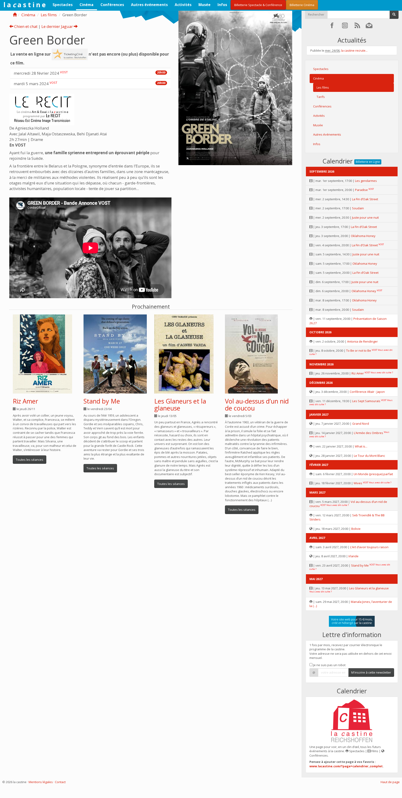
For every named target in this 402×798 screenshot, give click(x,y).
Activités (183, 4)
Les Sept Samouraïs (366, 401)
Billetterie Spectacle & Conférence (258, 5)
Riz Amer (25, 401)
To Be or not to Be (358, 350)
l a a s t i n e (24, 4)
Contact (60, 782)
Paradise (361, 190)
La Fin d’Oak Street (365, 199)
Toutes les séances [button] (29, 459)
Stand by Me (102, 401)
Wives (358, 483)
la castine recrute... (354, 50)
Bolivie (356, 529)
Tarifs (321, 97)
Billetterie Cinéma (302, 5)
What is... (361, 446)
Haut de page (390, 782)
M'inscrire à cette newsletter (371, 672)
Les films (49, 14)
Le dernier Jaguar (57, 26)
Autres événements (149, 4)
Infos (222, 4)
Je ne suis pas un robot (328, 665)
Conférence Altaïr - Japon (367, 392)
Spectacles (63, 4)
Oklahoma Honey (363, 236)
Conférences (112, 4)
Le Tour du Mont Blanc (369, 456)
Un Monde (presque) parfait (373, 474)
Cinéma (87, 4)
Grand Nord (360, 423)
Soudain (358, 208)
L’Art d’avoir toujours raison (369, 547)
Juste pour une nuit (365, 217)
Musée (204, 4)
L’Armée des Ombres (368, 433)
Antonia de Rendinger (362, 341)
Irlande (353, 556)
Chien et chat (25, 26)
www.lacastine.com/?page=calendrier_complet (346, 766)
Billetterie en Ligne (368, 162)
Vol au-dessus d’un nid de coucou (257, 404)
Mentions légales (41, 782)
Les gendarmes (366, 181)
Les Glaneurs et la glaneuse (180, 404)
